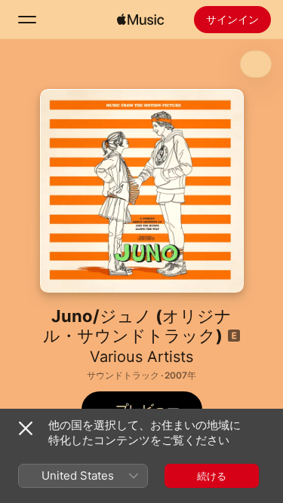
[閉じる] (25, 428)
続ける (211, 476)
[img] (140, 19)
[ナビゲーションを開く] (27, 19)
